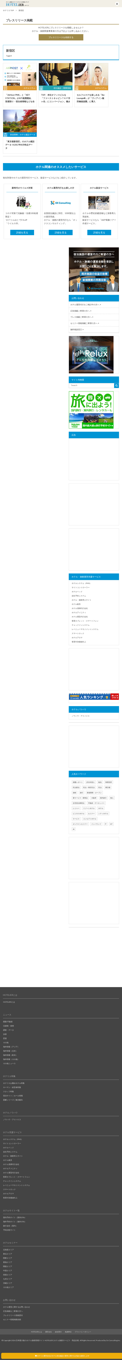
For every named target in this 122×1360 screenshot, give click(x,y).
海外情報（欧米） (10, 1055)
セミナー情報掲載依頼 (12, 1319)
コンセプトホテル (89, 819)
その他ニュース (9, 1063)
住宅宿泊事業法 (78, 803)
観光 (100, 782)
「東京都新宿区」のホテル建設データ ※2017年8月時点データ (20, 144)
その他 (5, 1042)
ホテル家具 (76, 604)
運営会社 (48, 1332)
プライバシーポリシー (83, 1332)
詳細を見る (22, 232)
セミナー (91, 813)
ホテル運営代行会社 (80, 617)
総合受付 (58, 1332)
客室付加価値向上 (79, 642)
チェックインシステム (81, 625)
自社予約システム (79, 596)
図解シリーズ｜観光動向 (13, 1100)
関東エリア (7, 1258)
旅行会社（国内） (10, 1226)
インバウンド (96, 824)
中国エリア (7, 1270)
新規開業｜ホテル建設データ (22, 134)
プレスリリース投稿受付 (13, 1315)
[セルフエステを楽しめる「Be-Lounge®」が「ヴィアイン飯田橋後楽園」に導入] (91, 74)
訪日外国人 (90, 782)
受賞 (5, 1038)
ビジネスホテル (78, 813)
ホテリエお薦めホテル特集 (14, 1083)
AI (73, 829)
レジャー (76, 808)
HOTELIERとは (9, 1002)
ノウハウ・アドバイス (81, 716)
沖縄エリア (7, 1283)
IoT (111, 824)
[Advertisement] (94, 459)
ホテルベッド (77, 591)
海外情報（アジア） (11, 1047)
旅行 (81, 793)
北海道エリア (8, 1250)
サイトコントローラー (81, 587)
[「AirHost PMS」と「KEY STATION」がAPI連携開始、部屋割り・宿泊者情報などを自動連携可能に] (20, 74)
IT (105, 824)
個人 (112, 798)
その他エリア (8, 1287)
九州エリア (7, 1279)
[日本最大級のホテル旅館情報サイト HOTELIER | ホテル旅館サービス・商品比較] (17, 3)
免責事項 (68, 1332)
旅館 (74, 793)
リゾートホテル (89, 808)
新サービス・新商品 (80, 798)
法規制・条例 (8, 1026)
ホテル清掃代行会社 (80, 608)
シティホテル (103, 813)
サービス (76, 819)
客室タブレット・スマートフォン (85, 621)
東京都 (107, 787)
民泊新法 (76, 787)
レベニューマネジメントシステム (85, 629)
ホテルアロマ (77, 637)
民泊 (100, 787)
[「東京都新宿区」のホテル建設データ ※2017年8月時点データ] (20, 121)
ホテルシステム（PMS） (81, 583)
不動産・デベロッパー (96, 803)
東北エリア (7, 1254)
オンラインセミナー (80, 824)
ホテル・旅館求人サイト (81, 600)
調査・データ (8, 1030)
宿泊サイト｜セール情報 (13, 1096)
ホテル (100, 808)
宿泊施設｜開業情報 (62, 88)
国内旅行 (103, 798)
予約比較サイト (9, 1230)
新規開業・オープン (94, 793)
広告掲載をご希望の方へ (13, 1311)
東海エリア (7, 1262)
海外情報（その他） (11, 1059)
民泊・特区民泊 (89, 787)
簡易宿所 (108, 782)
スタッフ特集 (8, 1091)
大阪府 (93, 798)
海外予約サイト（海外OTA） (14, 1221)
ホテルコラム (29, 88)
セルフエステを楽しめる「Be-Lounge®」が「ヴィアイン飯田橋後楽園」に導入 (91, 98)
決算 (5, 1034)
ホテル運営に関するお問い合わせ (16, 1307)
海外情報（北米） (10, 1051)
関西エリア (7, 1266)
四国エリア (7, 1275)
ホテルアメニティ (79, 612)
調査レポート (78, 782)
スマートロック (78, 633)
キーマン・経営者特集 (12, 1087)
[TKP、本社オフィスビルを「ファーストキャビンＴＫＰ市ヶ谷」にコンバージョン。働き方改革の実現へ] (55, 74)
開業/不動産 (8, 1022)
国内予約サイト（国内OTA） (14, 1217)
